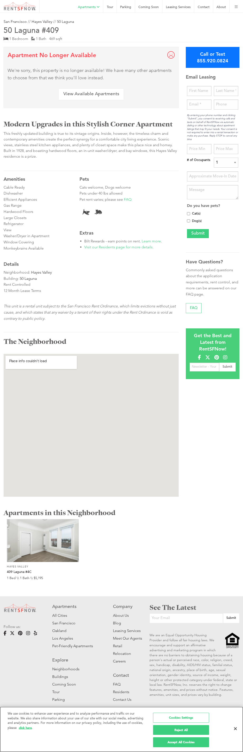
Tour (110, 7)
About (221, 7)
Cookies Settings (181, 718)
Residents (121, 692)
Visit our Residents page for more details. (119, 247)
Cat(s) (196, 214)
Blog (117, 623)
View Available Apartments (91, 94)
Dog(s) (197, 221)
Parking (125, 7)
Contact (204, 7)
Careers (119, 661)
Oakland (59, 630)
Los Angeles (62, 638)
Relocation (122, 653)
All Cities (59, 615)
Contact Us (122, 699)
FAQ (127, 199)
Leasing (178, 7)
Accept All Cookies (181, 742)
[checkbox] (188, 213)
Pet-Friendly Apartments (72, 646)
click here (25, 728)
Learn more (151, 241)
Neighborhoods (65, 669)
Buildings (60, 676)
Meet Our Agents (124, 638)
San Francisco (15, 21)
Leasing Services (124, 630)
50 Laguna (65, 21)
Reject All (181, 730)
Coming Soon (148, 7)
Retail (117, 646)
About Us (121, 615)
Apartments (87, 7)
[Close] (235, 728)
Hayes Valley (42, 21)
